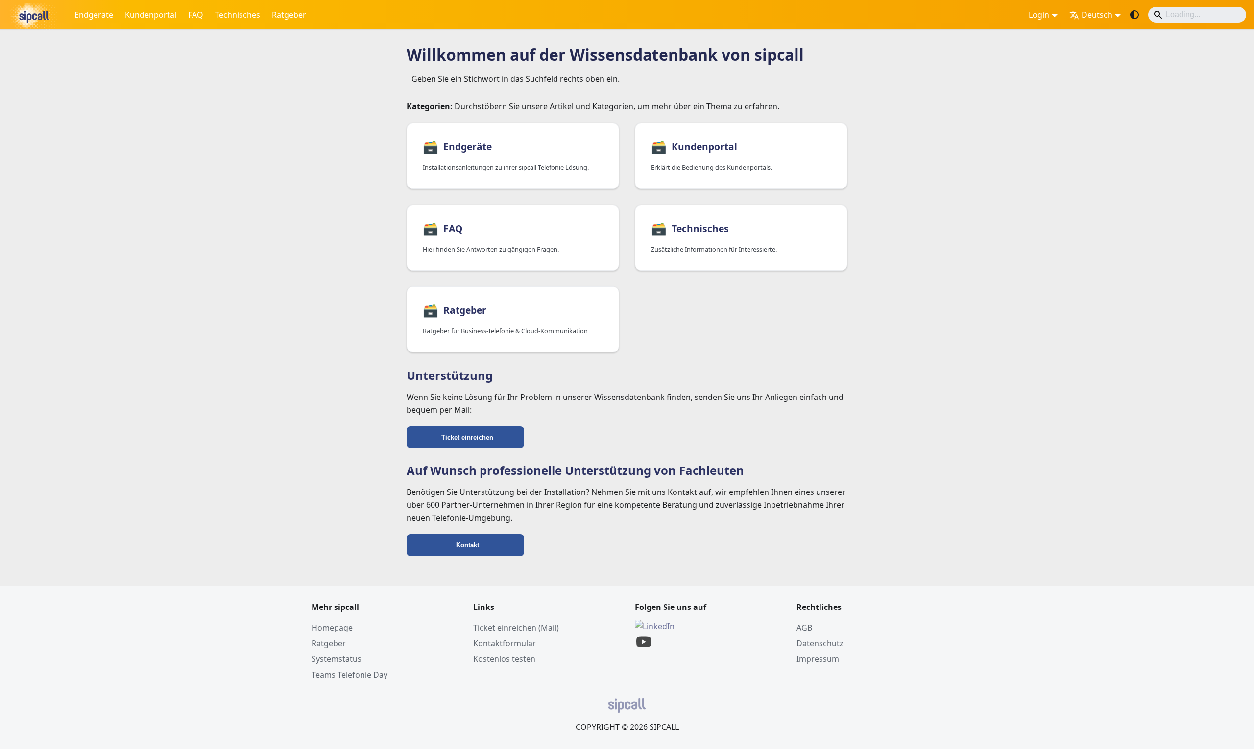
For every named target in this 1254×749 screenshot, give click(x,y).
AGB (804, 627)
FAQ (195, 14)
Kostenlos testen (504, 659)
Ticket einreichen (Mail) (516, 627)
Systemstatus (337, 659)
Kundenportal (150, 14)
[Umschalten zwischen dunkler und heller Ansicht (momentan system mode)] (1134, 15)
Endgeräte (93, 14)
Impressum (817, 659)
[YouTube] (643, 647)
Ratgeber (289, 14)
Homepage (332, 627)
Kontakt (467, 545)
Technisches (237, 14)
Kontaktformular (504, 643)
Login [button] (1039, 14)
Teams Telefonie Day (349, 674)
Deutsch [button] (1097, 14)
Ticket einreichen (467, 437)
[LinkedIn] (655, 626)
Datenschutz (820, 643)
